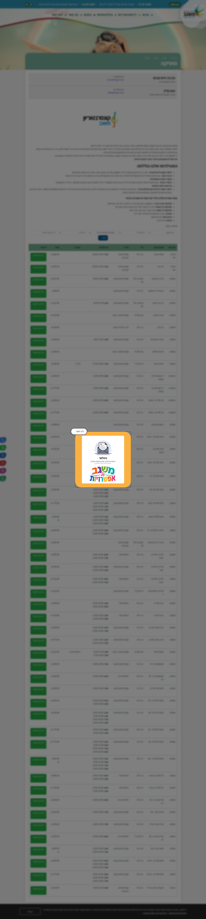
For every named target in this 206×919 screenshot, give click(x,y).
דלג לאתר (78, 430)
